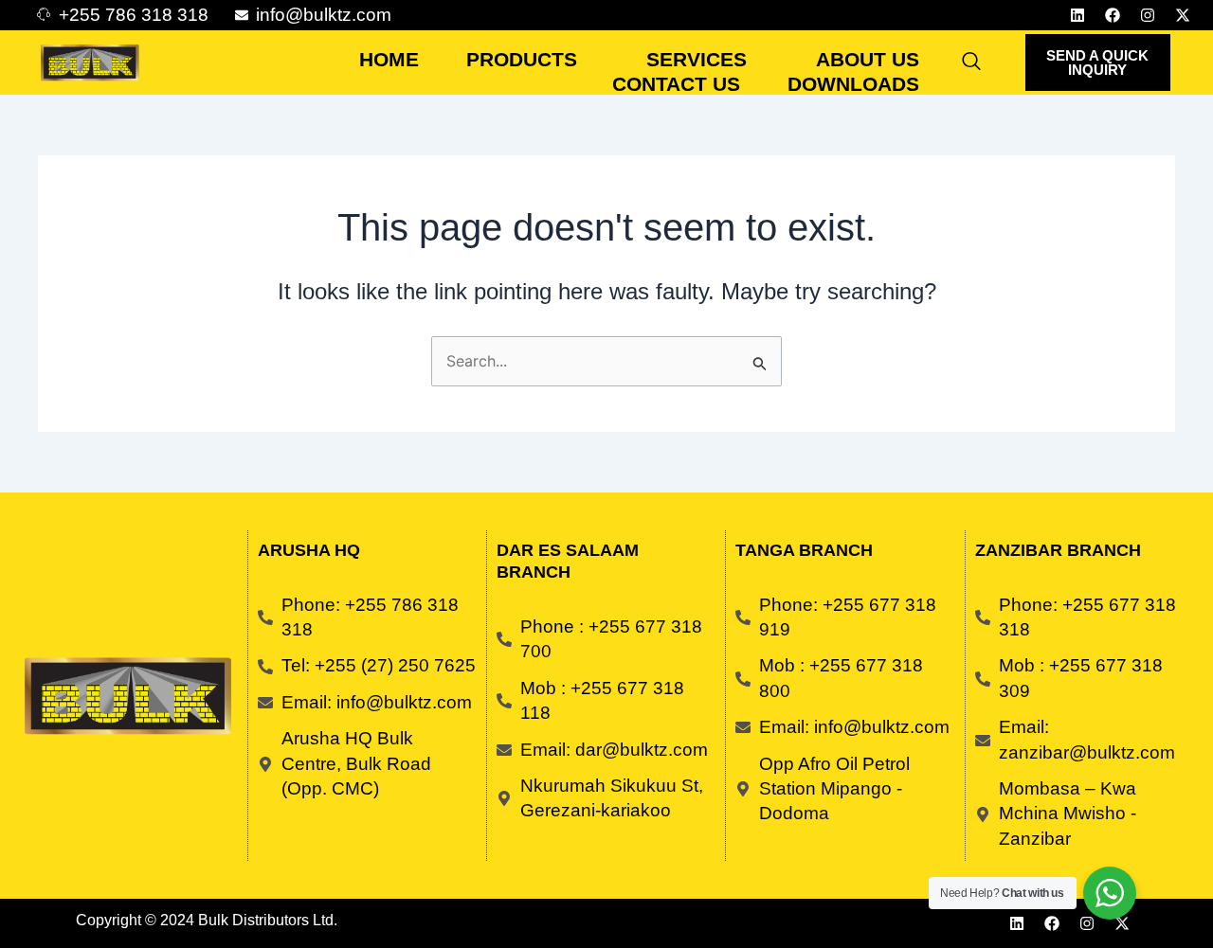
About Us (867, 59)
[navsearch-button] (971, 62)
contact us (676, 84)
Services (696, 59)
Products (521, 59)
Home (389, 59)
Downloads (853, 84)
